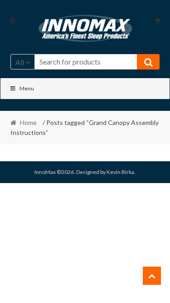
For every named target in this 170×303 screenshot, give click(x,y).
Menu (26, 88)
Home (28, 122)
